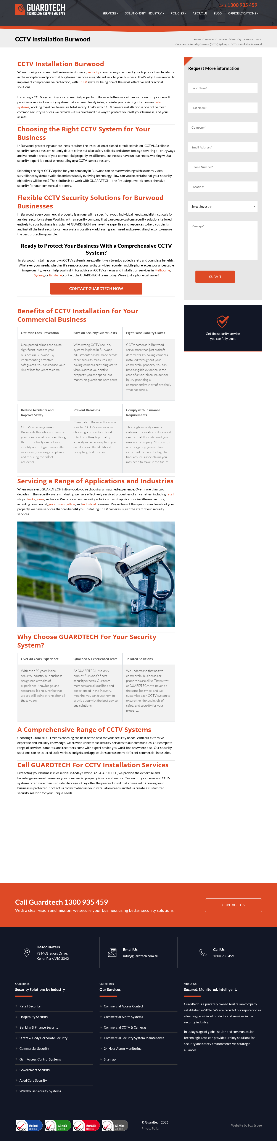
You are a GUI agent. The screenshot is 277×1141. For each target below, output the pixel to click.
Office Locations (242, 13)
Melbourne (162, 270)
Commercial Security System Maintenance (134, 1038)
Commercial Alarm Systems (123, 1017)
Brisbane (55, 275)
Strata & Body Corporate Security (43, 1038)
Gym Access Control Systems (40, 1059)
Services (109, 13)
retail (170, 494)
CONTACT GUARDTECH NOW (96, 288)
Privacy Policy (150, 1128)
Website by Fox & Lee (246, 1125)
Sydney (39, 275)
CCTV (83, 82)
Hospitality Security (33, 1017)
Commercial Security (34, 1048)
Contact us (233, 905)
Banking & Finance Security (38, 1027)
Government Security (34, 1070)
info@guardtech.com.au (140, 956)
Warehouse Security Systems (40, 1091)
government (57, 504)
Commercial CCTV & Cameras (125, 1027)
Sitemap (110, 1059)
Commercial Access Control (123, 1006)
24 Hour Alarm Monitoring (123, 1048)
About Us (200, 13)
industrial (89, 504)
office (71, 504)
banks (31, 499)
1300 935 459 (238, 5)
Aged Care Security (33, 1080)
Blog (218, 13)
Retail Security (30, 1006)
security (93, 72)
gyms (40, 499)
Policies (177, 13)
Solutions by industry (143, 13)
